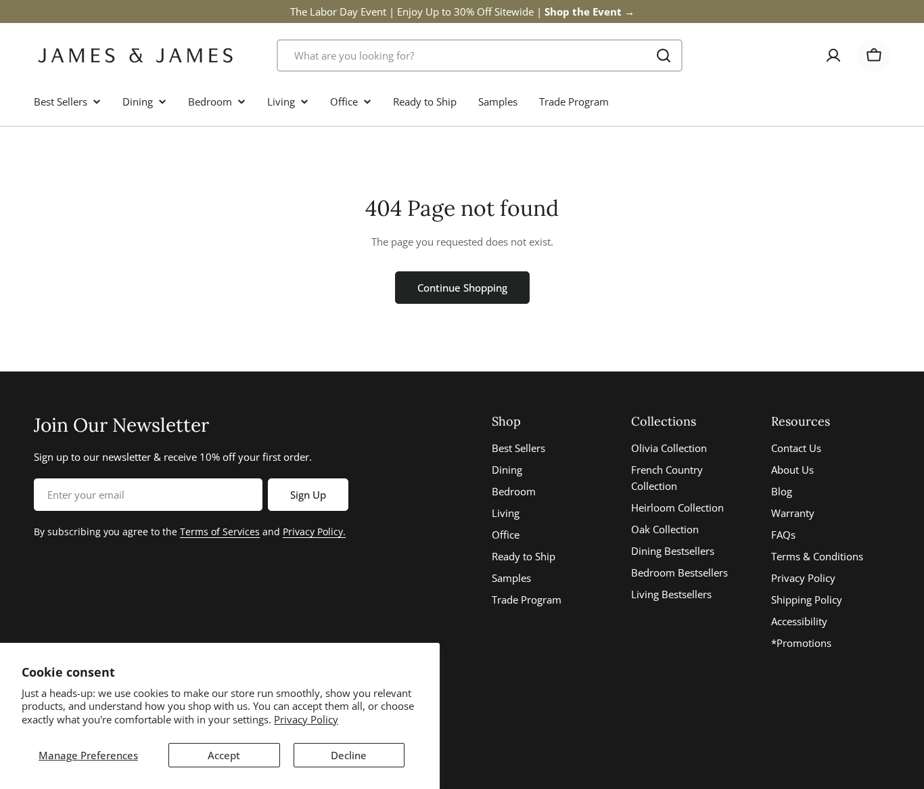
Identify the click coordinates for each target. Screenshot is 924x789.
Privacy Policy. (314, 531)
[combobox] (480, 55)
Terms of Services (220, 531)
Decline (349, 755)
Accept (224, 755)
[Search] (663, 55)
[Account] (833, 55)
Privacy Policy (306, 719)
